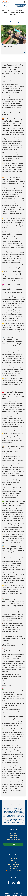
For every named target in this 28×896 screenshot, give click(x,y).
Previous (3, 34)
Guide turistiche (13, 866)
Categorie (13, 868)
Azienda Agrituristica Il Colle (13, 48)
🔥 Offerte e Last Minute (13, 870)
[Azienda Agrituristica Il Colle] (14, 34)
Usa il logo (13, 835)
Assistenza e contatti (13, 839)
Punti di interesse (13, 864)
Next (23, 34)
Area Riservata (13, 844)
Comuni (13, 862)
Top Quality (13, 858)
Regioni (13, 860)
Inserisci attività (13, 834)
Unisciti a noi (13, 837)
